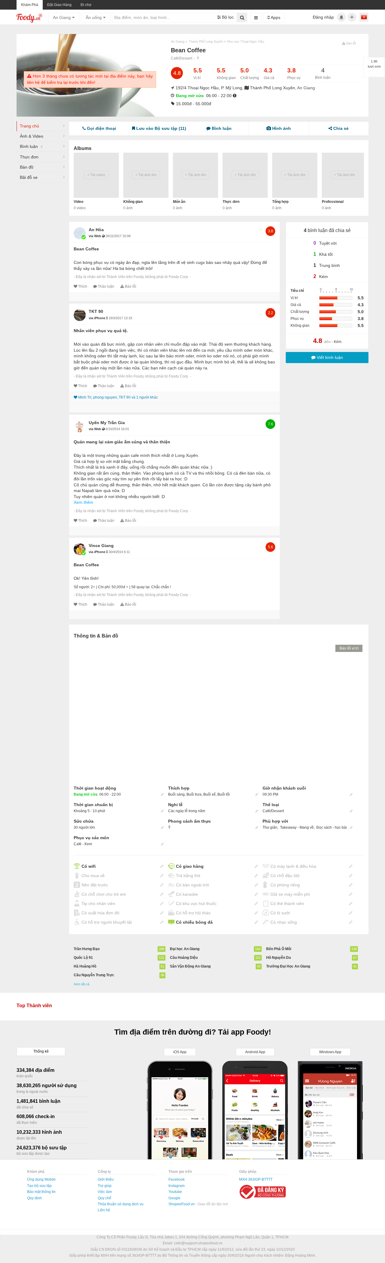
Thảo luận (106, 286)
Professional (332, 202)
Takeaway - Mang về (297, 827)
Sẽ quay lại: (140, 587)
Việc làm (105, 1192)
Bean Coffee (86, 248)
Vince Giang (101, 545)
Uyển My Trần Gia (107, 422)
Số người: (82, 587)
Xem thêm (83, 502)
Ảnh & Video (31, 136)
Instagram (176, 1186)
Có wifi (89, 866)
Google (174, 1198)
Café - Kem (83, 844)
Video (78, 202)
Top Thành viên (34, 1005)
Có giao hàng (190, 866)
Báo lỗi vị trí (349, 648)
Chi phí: (104, 587)
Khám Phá (29, 5)
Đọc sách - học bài (331, 827)
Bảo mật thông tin (41, 1192)
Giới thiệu (106, 1179)
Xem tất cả (81, 984)
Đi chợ (86, 5)
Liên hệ (104, 1210)
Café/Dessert (181, 58)
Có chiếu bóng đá (194, 922)
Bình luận (31, 146)
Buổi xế (209, 794)
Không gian (133, 202)
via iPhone (97, 318)
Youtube (175, 1192)
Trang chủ (29, 126)
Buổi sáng (176, 794)
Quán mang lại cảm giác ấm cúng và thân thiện (122, 441)
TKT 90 (96, 311)
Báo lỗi (130, 286)
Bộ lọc (227, 17)
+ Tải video (96, 175)
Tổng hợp (280, 202)
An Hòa (96, 229)
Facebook (176, 1179)
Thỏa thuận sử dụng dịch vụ (120, 1204)
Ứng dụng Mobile (41, 1179)
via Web (95, 236)
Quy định (34, 1198)
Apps (275, 17)
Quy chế (104, 1198)
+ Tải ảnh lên (146, 175)
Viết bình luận (329, 357)
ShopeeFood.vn (182, 1204)
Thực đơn (29, 156)
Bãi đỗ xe (29, 177)
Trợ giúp (105, 1186)
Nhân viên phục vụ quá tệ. (101, 330)
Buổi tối (223, 794)
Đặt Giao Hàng (59, 5)
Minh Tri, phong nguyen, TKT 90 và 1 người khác (118, 397)
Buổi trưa (194, 794)
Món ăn (179, 202)
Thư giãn (270, 827)
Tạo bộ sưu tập (39, 1186)
